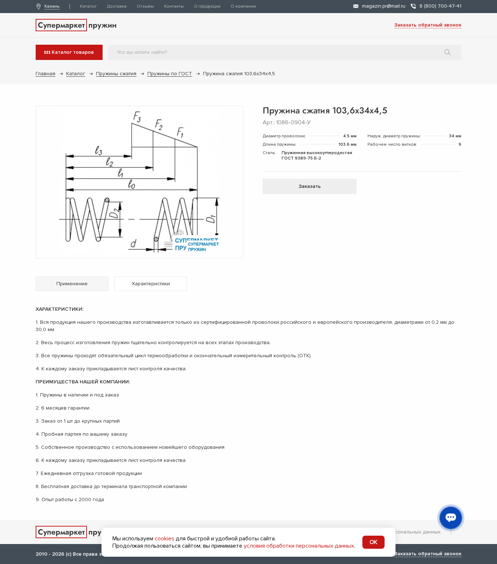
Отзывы (145, 6)
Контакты (174, 6)
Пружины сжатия (116, 73)
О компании (243, 6)
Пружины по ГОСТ (169, 73)
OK (373, 542)
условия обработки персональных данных (299, 545)
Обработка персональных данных (399, 532)
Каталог (88, 6)
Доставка (117, 6)
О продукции (207, 6)
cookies (164, 538)
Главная (45, 73)
